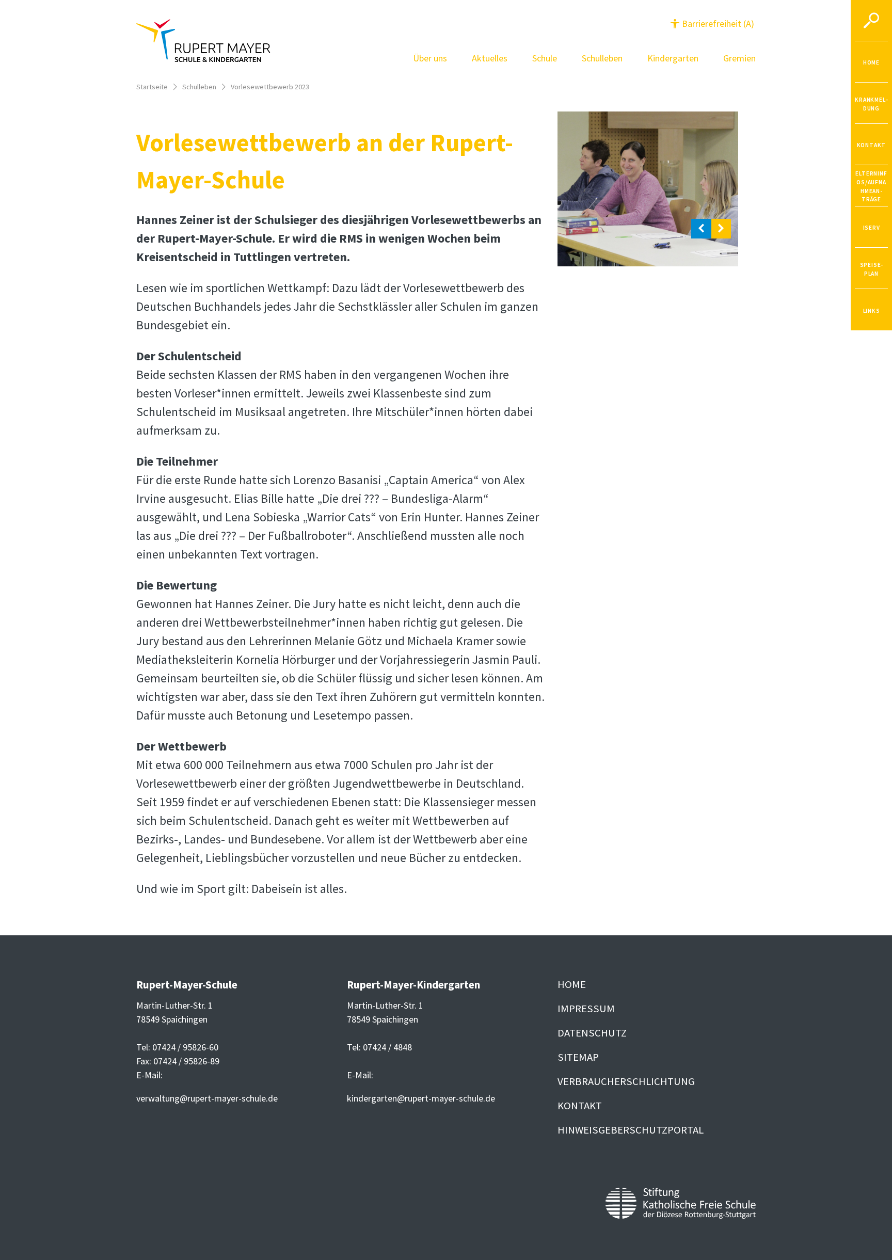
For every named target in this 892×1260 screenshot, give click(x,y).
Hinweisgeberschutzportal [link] (631, 1130)
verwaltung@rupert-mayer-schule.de (207, 1098)
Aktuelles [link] (489, 58)
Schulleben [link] (602, 58)
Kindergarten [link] (672, 58)
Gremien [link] (739, 58)
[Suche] (871, 20)
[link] (871, 62)
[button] (712, 23)
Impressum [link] (586, 1008)
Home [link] (572, 984)
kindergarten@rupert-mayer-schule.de (421, 1098)
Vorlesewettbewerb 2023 (270, 86)
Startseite (152, 86)
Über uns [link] (430, 58)
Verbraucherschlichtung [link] (626, 1081)
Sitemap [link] (578, 1057)
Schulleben (199, 86)
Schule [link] (544, 58)
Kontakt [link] (580, 1105)
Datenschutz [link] (592, 1033)
